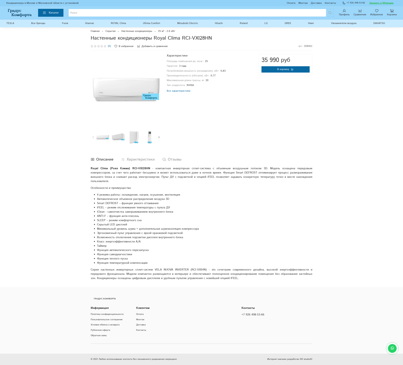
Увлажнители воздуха (343, 23)
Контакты (330, 3)
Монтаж (303, 3)
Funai (65, 23)
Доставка (316, 3)
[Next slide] (156, 90)
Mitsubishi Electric (187, 23)
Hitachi (219, 23)
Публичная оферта (100, 330)
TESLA (10, 23)
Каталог (54, 13)
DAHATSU (379, 23)
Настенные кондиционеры (136, 31)
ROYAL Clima (118, 23)
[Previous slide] (95, 90)
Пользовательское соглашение (107, 319)
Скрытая (110, 31)
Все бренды (38, 23)
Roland (244, 23)
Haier (311, 23)
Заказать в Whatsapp (381, 3)
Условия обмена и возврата (105, 324)
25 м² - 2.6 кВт (166, 31)
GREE (288, 23)
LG (266, 23)
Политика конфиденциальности (107, 314)
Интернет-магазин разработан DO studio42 (289, 359)
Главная (95, 31)
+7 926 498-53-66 (355, 2)
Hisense (89, 23)
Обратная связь (99, 335)
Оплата (291, 3)
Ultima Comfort (151, 23)
